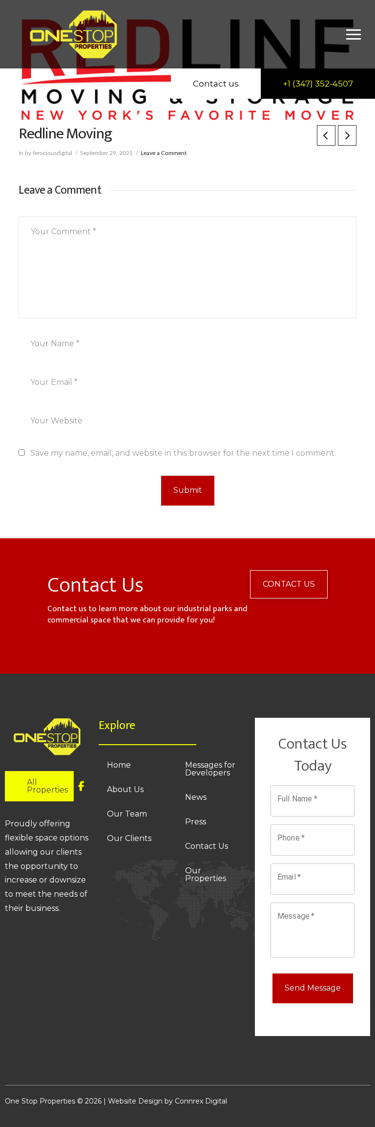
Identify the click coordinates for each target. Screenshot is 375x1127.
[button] (353, 34)
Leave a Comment (164, 153)
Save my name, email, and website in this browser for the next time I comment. (183, 453)
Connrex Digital (201, 1101)
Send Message (313, 988)
